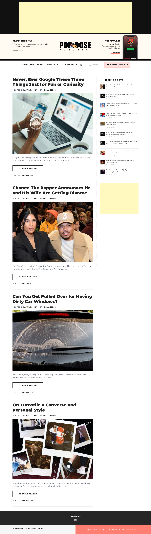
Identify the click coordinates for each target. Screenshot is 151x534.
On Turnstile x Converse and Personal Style (44, 407)
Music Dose (28, 65)
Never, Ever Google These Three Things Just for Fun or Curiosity (48, 82)
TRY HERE (115, 52)
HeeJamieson (49, 90)
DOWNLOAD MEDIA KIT (119, 65)
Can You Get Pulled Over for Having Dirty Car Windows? (52, 299)
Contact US (52, 65)
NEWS (40, 65)
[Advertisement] (75, 17)
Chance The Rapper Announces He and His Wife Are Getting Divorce (51, 190)
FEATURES (28, 175)
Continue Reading (28, 168)
